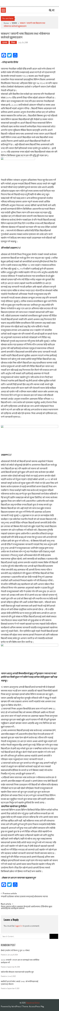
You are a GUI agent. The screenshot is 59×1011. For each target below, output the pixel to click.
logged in (18, 925)
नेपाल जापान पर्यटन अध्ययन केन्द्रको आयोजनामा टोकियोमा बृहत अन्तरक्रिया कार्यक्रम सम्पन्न (26, 908)
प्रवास (14, 23)
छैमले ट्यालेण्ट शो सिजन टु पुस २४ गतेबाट (15, 950)
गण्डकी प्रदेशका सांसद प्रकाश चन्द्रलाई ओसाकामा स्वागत (24, 897)
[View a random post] (53, 10)
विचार (13, 42)
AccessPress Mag (36, 1006)
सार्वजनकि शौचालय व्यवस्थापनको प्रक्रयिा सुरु (17, 972)
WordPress (16, 1006)
